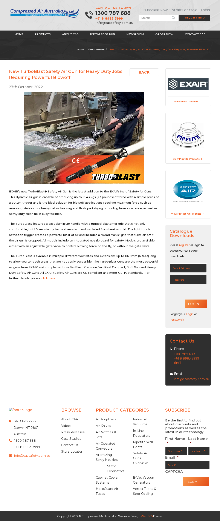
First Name (175, 441)
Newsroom (135, 34)
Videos (66, 426)
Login (190, 314)
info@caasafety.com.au (114, 23)
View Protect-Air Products (186, 213)
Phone (179, 349)
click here (48, 278)
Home (19, 34)
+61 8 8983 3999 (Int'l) (186, 361)
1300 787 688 (113, 13)
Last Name (198, 441)
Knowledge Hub (102, 34)
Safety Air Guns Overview (140, 458)
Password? (177, 319)
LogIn (205, 10)
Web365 (147, 516)
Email (178, 374)
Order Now (164, 34)
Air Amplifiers (106, 419)
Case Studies (71, 439)
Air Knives (103, 426)
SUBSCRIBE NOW (156, 10)
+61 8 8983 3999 (109, 18)
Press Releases (73, 432)
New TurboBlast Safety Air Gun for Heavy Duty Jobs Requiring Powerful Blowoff (159, 49)
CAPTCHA (174, 472)
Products (42, 34)
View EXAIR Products (186, 101)
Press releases (96, 49)
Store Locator (184, 10)
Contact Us (69, 445)
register (184, 245)
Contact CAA (195, 34)
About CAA (70, 34)
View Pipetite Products (186, 159)
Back (144, 72)
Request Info (195, 17)
